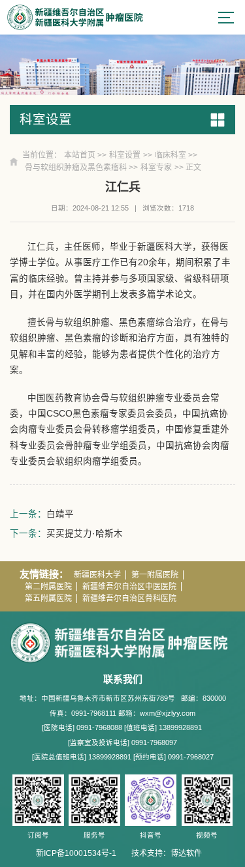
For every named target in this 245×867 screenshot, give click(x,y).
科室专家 (156, 167)
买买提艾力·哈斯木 (84, 533)
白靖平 (60, 514)
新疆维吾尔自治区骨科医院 (129, 598)
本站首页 (79, 155)
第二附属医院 (48, 586)
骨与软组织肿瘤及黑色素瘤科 (76, 167)
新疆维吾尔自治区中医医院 (129, 586)
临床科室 (170, 155)
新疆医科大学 (97, 575)
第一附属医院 (154, 575)
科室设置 (124, 155)
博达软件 (186, 853)
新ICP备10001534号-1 (76, 853)
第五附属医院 (48, 598)
